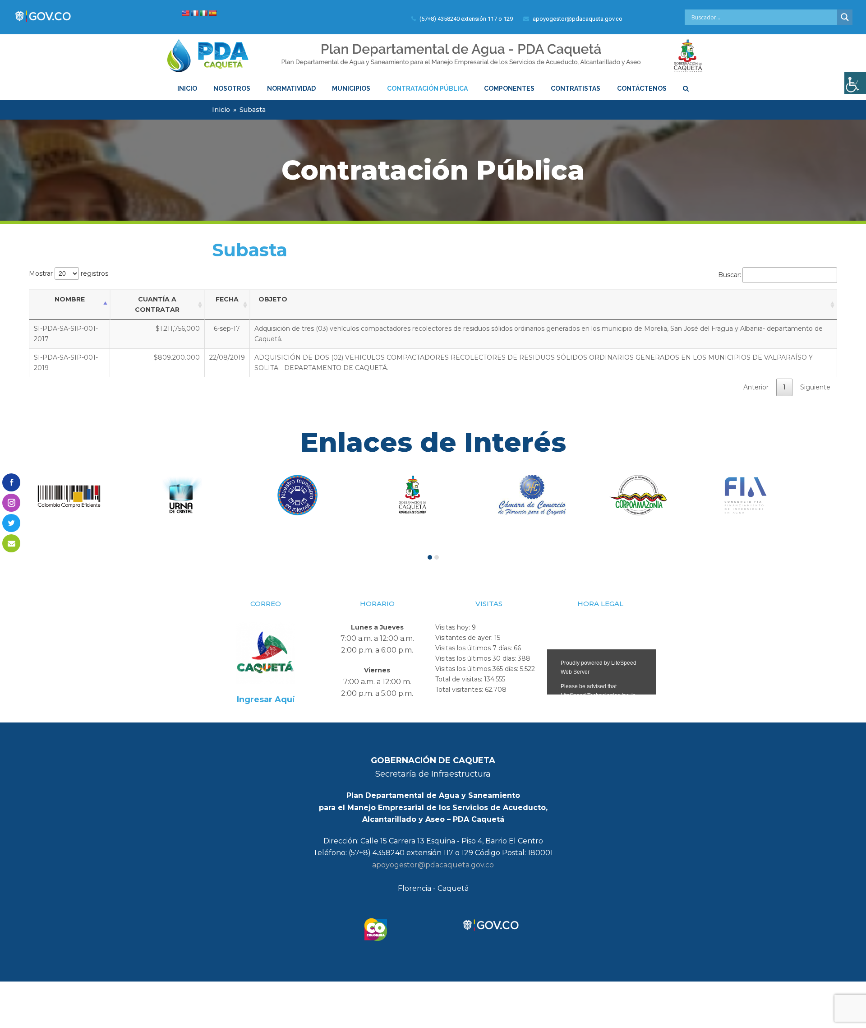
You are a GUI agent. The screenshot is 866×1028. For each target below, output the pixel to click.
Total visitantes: (460, 689)
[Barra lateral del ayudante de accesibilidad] (855, 83)
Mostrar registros (68, 273)
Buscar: (729, 275)
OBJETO (272, 299)
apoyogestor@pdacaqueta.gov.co (433, 865)
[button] (430, 557)
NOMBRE (70, 299)
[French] (194, 13)
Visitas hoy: (453, 627)
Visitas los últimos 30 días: (476, 658)
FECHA (227, 299)
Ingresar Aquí (266, 699)
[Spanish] (212, 13)
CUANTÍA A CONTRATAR (157, 304)
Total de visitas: (459, 679)
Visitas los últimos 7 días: (474, 648)
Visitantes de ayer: (464, 638)
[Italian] (203, 13)
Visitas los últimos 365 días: (477, 669)
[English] (185, 13)
